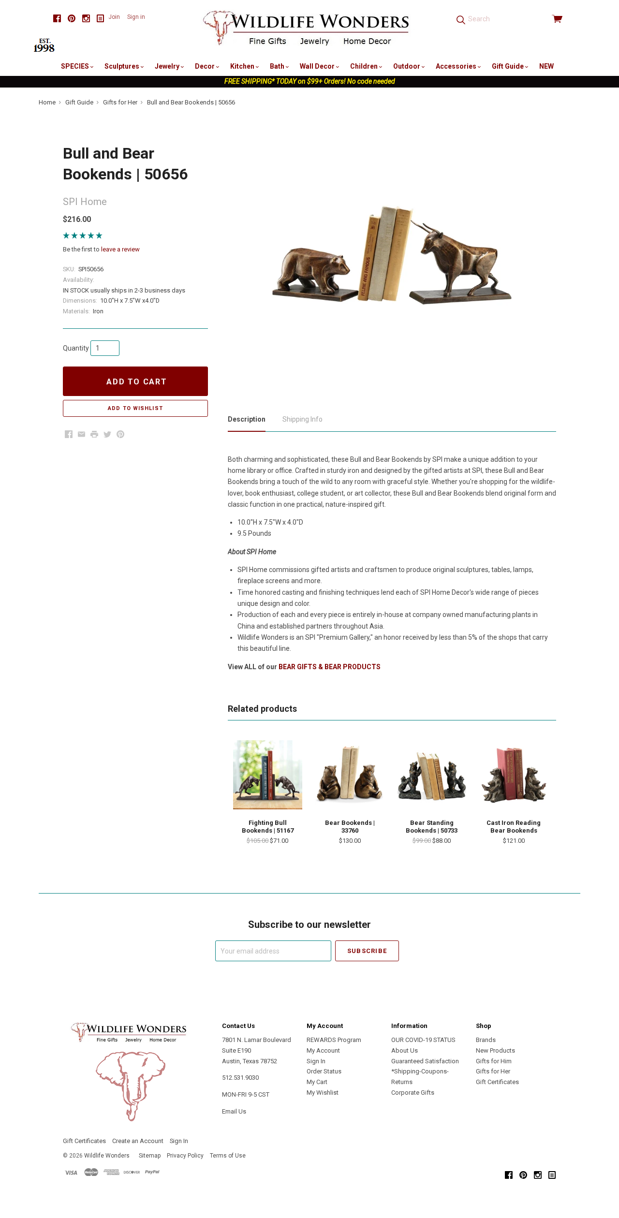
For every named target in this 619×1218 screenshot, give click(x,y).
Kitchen (243, 66)
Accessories (457, 66)
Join (114, 17)
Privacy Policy (185, 1155)
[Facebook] (57, 18)
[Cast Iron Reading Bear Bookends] (513, 774)
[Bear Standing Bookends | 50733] (432, 774)
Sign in (136, 17)
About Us (404, 1050)
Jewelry (168, 66)
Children (364, 66)
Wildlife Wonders (107, 1155)
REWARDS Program (334, 1039)
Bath (278, 66)
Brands (486, 1039)
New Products (495, 1050)
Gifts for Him (494, 1061)
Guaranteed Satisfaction (425, 1061)
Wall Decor (318, 66)
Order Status (324, 1071)
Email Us (234, 1111)
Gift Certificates (497, 1082)
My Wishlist (323, 1092)
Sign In (316, 1061)
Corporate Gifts (412, 1092)
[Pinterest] (71, 18)
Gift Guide (508, 66)
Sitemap (150, 1155)
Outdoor (407, 66)
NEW (546, 66)
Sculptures (122, 66)
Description (246, 419)
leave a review (120, 249)
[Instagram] (86, 18)
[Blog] (100, 18)
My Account (323, 1050)
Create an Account (137, 1141)
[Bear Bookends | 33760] (349, 774)
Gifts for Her (493, 1071)
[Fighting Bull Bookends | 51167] (267, 774)
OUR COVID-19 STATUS (423, 1039)
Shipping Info (302, 419)
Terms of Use (228, 1155)
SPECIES (75, 66)
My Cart (317, 1082)
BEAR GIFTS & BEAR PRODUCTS (330, 667)
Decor (205, 66)
